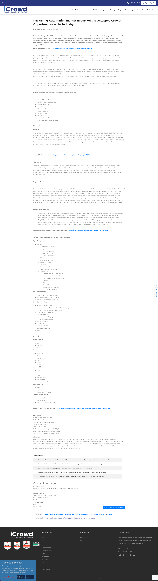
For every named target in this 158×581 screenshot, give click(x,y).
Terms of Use (92, 578)
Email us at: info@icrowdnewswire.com (129, 548)
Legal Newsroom (47, 547)
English (109, 514)
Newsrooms (86, 10)
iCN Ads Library (47, 569)
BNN (46, 514)
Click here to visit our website (114, 507)
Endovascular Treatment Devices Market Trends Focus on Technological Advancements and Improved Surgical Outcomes (74, 464)
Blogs (120, 10)
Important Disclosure (103, 578)
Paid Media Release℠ (86, 537)
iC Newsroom (46, 544)
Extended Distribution (56, 514)
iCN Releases (46, 566)
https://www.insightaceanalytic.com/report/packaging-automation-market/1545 (83, 408)
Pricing (112, 10)
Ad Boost (83, 540)
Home (44, 537)
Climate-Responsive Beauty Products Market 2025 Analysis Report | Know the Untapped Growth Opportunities (71, 476)
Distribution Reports (100, 10)
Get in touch (122, 546)
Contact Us (150, 10)
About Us (140, 10)
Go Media (68, 514)
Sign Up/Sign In (150, 3)
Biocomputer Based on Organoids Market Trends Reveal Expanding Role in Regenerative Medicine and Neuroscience (73, 472)
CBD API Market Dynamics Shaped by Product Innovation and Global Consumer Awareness (65, 468)
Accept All (29, 577)
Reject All (20, 577)
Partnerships (129, 10)
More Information (9, 577)
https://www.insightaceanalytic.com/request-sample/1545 (73, 48)
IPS (91, 514)
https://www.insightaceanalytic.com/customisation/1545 (88, 230)
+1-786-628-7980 (134, 3)
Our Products (74, 10)
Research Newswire (99, 514)
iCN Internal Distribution (80, 514)
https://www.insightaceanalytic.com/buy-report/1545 (71, 155)
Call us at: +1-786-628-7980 (125, 551)
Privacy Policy (83, 578)
